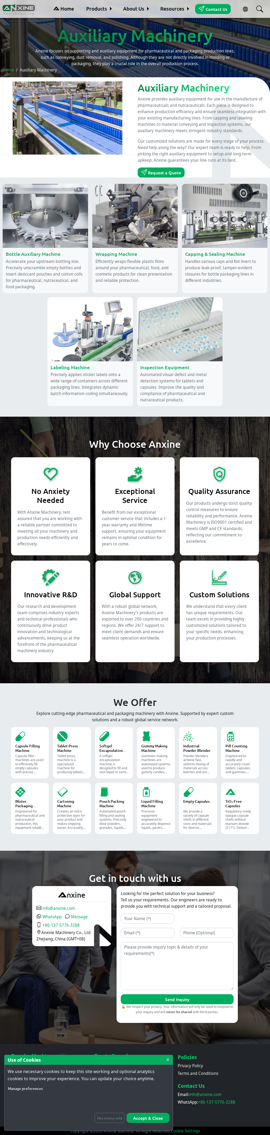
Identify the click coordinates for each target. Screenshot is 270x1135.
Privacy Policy (190, 1066)
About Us (133, 8)
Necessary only (109, 1117)
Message (79, 917)
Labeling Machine (70, 367)
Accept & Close (148, 1118)
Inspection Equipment (165, 367)
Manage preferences (25, 1088)
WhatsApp (51, 917)
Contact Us (216, 9)
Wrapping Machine (116, 254)
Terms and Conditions (198, 1073)
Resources (172, 8)
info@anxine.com (58, 908)
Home (66, 8)
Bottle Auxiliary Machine (33, 254)
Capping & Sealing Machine (215, 254)
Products (96, 8)
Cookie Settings (185, 1131)
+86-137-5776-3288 (60, 925)
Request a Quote (164, 172)
